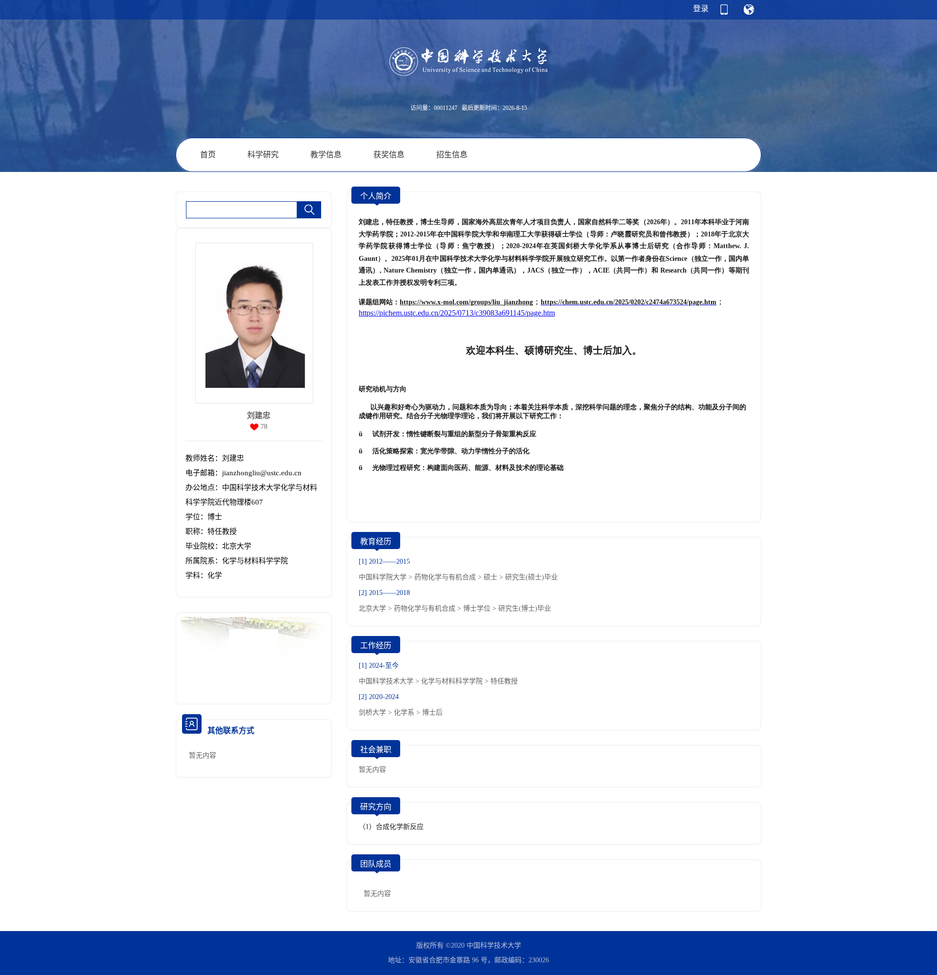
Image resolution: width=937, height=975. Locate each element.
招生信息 (452, 154)
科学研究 (263, 154)
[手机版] (724, 12)
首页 (208, 154)
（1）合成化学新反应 (391, 826)
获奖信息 (389, 154)
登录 (701, 8)
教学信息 (326, 154)
